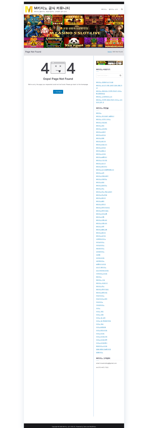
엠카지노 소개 (113, 9)
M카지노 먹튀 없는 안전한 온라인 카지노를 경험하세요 (109, 92)
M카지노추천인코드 (102, 211)
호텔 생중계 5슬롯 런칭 (103, 349)
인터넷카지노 (100, 305)
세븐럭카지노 (100, 261)
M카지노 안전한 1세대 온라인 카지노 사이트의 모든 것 (109, 101)
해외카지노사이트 (101, 346)
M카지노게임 (100, 126)
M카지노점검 (100, 182)
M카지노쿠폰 (100, 226)
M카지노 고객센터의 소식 (104, 96)
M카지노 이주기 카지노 (103, 119)
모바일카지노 (100, 252)
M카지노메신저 (101, 141)
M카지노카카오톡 (101, 214)
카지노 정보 (100, 324)
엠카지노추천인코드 (102, 289)
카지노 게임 (100, 311)
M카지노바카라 (101, 148)
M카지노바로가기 (101, 144)
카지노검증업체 (101, 327)
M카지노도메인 (101, 132)
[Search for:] (109, 75)
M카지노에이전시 (101, 166)
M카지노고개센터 (101, 129)
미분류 (98, 255)
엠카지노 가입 (100, 280)
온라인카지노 (100, 296)
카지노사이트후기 (101, 343)
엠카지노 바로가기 (102, 283)
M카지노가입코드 (101, 122)
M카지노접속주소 (101, 185)
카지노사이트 (100, 333)
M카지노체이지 (101, 198)
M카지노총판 (100, 201)
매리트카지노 (100, 248)
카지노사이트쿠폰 (101, 340)
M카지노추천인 (101, 204)
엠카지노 (99, 277)
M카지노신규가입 (101, 160)
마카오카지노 (100, 245)
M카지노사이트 (101, 154)
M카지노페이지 (101, 233)
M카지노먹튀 (100, 138)
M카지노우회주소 (101, 179)
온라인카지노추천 (101, 299)
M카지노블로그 (101, 151)
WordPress (93, 426)
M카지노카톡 (100, 217)
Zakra (85, 426)
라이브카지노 (100, 242)
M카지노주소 (100, 189)
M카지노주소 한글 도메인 (104, 192)
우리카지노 (99, 302)
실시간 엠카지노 (101, 267)
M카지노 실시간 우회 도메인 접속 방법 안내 (109, 87)
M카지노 (104, 9)
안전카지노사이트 (101, 274)
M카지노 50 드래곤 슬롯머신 (105, 116)
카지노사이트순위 (101, 337)
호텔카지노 (99, 352)
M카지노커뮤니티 (101, 223)
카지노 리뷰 (100, 315)
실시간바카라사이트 (102, 270)
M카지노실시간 (101, 163)
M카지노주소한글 (101, 195)
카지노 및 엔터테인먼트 (103, 321)
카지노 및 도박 (100, 318)
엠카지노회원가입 (101, 292)
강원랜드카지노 (101, 239)
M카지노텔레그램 (101, 229)
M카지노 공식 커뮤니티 (52, 8)
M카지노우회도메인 (102, 176)
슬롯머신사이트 (101, 264)
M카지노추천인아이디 (103, 207)
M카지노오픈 (100, 173)
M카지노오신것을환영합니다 (105, 170)
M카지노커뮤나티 (101, 220)
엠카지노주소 (100, 286)
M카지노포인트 (101, 236)
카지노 (98, 308)
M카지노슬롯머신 (101, 157)
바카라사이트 (100, 258)
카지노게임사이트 (101, 330)
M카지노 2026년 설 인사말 (104, 82)
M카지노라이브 (101, 135)
